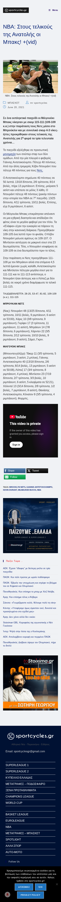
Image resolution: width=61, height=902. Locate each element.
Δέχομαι (23, 887)
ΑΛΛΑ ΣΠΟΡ (13, 845)
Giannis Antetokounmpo (39, 487)
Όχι (40, 887)
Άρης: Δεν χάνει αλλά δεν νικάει (19, 617)
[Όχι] (56, 884)
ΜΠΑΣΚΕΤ (14, 102)
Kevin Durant (10, 490)
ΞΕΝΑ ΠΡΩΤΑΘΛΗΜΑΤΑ (21, 790)
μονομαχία (9, 154)
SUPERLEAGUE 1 (17, 765)
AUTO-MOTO (14, 852)
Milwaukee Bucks (27, 490)
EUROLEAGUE (15, 820)
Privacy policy (30, 895)
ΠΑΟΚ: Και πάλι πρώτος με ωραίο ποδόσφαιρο (26, 577)
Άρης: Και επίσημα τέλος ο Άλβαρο (20, 597)
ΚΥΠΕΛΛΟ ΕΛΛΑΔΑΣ (19, 777)
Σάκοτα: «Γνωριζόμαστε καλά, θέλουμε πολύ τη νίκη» (29, 602)
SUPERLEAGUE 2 (17, 771)
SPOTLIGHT (13, 839)
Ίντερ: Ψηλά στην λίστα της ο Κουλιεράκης (24, 631)
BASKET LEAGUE (17, 814)
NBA (39, 490)
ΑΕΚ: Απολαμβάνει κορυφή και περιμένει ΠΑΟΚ (26, 637)
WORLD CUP (14, 802)
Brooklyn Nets (17, 487)
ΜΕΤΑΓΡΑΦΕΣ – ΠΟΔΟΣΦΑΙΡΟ (25, 784)
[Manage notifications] (7, 894)
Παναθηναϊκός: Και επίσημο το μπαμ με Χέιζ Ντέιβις (28, 591)
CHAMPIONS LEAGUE (20, 796)
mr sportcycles (38, 102)
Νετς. (40, 170)
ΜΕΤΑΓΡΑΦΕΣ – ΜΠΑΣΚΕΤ (23, 833)
